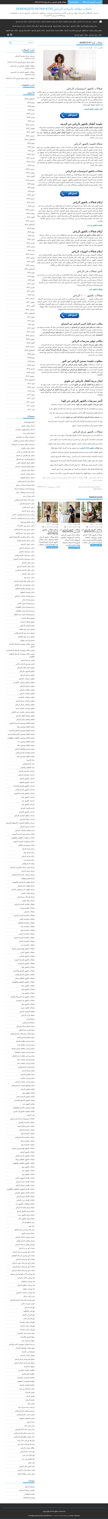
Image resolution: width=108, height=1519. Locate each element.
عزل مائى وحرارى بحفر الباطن (24, 1230)
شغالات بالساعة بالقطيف (26, 923)
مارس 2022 (30, 287)
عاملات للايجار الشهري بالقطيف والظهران (21, 1189)
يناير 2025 (31, 165)
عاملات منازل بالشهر (12, 30)
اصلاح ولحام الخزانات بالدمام (25, 466)
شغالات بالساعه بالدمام (27, 941)
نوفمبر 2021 (30, 302)
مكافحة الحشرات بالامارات (26, 1377)
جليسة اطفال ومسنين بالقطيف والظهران (21, 738)
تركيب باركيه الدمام (28, 511)
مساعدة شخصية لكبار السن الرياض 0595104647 (90, 488)
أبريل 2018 (31, 387)
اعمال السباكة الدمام (35, 21)
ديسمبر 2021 (30, 298)
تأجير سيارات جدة (29, 496)
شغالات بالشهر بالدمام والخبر (25, 974)
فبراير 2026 (31, 117)
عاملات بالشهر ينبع (28, 1174)
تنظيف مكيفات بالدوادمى (26, 697)
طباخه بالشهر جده (29, 1104)
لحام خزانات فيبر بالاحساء (26, 1333)
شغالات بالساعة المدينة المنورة (24, 915)
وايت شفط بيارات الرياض (26, 1470)
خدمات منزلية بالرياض (27, 826)
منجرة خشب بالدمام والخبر (26, 1414)
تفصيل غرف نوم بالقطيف (26, 637)
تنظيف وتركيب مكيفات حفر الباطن (92, 30)
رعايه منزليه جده (29, 860)
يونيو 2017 (31, 394)
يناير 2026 (31, 121)
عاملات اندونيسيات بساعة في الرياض (22, 1119)
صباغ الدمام (31, 1019)
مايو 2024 (31, 191)
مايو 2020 (31, 361)
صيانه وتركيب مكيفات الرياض (25, 1082)
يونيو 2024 (31, 187)
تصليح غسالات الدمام (28, 622)
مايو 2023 (31, 235)
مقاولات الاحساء (29, 1366)
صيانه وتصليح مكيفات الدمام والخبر (23, 1085)
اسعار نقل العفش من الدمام (25, 455)
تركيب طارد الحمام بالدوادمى (25, 570)
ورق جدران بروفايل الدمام (26, 1474)
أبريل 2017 (31, 398)
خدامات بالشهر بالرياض (38, 30)
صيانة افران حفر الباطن (27, 1030)
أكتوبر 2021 (31, 306)
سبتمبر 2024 (30, 180)
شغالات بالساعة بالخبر (27, 919)
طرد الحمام (31, 1115)
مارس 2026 (30, 113)
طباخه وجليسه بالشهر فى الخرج (24, 1111)
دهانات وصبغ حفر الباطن (26, 845)
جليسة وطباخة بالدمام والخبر (25, 753)
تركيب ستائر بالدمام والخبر (26, 540)
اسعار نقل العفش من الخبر (26, 452)
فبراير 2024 (31, 202)
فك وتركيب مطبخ (29, 1289)
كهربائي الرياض (29, 1307)
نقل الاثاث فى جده (28, 1455)
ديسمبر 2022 (30, 254)
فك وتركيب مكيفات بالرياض (25, 1292)
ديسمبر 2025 (30, 125)
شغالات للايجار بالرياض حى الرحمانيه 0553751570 (50, 2)
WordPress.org (29, 1498)
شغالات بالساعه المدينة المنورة (24, 937)
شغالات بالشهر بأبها (28, 967)
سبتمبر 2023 (30, 221)
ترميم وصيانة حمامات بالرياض (25, 596)
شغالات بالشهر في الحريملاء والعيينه (23, 997)
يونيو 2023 (31, 232)
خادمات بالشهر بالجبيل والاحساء (24, 786)
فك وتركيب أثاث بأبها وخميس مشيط (23, 1274)
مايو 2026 (31, 110)
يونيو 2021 (31, 321)
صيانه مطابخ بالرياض (28, 1074)
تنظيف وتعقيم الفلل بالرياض (25, 716)
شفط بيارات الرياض (28, 1015)
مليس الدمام (30, 1396)
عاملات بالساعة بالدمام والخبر (25, 1137)
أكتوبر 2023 (31, 217)
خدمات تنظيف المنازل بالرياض (24, 815)
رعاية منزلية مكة (29, 852)
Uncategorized (29, 422)
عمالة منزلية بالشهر (28, 1233)
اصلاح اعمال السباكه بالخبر (26, 463)
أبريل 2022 (31, 284)
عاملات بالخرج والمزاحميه (26, 1126)
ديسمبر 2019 (30, 376)
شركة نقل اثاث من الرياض (26, 897)
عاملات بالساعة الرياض (27, 1130)
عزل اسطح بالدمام (28, 1222)
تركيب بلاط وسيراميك (27, 522)
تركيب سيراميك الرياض (27, 548)
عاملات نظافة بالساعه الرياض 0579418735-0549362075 (54, 9)
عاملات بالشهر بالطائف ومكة (25, 1159)
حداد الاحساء (30, 760)
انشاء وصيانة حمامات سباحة (25, 485)
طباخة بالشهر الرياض (28, 1089)
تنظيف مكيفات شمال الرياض (25, 704)
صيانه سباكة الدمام (28, 1071)
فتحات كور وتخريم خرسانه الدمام (24, 1252)
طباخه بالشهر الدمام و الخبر (25, 1096)
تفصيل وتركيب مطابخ (27, 640)
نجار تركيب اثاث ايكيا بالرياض (25, 1429)
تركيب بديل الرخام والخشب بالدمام (23, 518)
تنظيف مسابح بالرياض (27, 686)
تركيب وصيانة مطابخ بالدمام (89, 26)
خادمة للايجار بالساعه (27, 808)
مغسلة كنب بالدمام (28, 1352)
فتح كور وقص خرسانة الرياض (25, 1244)
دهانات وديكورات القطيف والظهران (23, 838)
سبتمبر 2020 (30, 346)
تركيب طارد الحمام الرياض (26, 566)
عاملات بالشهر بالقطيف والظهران (23, 1163)
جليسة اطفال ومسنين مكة (26, 745)
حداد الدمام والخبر (29, 764)
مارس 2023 (30, 243)
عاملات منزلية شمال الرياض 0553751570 (20, 78)
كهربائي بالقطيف (29, 1311)
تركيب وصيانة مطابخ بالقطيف (25, 588)
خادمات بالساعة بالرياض (26, 775)
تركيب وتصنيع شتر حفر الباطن (25, 585)
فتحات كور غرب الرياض (27, 1248)
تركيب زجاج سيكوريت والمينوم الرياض (22, 537)
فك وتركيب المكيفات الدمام (50, 21)
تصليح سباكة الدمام (28, 618)
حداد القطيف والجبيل (28, 767)
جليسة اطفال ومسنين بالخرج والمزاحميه (21, 734)
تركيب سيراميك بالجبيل (27, 551)
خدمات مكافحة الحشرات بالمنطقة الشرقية (20, 823)
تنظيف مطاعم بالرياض (27, 690)
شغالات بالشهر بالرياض (81, 35)
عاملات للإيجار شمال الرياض (25, 1185)
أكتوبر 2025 (31, 132)
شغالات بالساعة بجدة (27, 926)
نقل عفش (31, 1463)
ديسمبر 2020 (30, 335)
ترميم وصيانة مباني (28, 600)
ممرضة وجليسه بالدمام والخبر (25, 1411)
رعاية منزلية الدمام (28, 849)
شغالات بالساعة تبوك (27, 930)
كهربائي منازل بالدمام (46, 26)
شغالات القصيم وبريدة (27, 908)
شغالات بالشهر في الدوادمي (25, 1000)
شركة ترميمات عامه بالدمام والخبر (23, 875)
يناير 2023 (31, 250)
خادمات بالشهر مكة (28, 804)
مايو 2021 (31, 324)
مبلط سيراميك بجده (28, 1340)
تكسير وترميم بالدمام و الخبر (25, 664)
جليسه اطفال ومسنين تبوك (26, 756)
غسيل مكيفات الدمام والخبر (25, 1241)
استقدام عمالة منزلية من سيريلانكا (23, 444)
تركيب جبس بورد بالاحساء (26, 526)
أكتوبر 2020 (31, 343)
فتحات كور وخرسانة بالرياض (25, 1259)
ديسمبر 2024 (30, 169)
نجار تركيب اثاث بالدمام (84, 21)
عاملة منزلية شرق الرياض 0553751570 (21, 62)
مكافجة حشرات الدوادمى (26, 1370)
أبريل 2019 (31, 383)
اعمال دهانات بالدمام (33, 26)
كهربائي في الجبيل (28, 1315)
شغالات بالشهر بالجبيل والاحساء (24, 971)
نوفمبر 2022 (30, 258)
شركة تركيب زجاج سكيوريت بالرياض (22, 867)
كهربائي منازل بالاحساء (27, 1322)
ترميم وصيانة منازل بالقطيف (25, 611)
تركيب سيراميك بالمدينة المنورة (24, 559)
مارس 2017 (30, 402)
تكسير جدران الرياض (28, 660)
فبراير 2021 (31, 332)
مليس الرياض (30, 1400)
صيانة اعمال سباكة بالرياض (25, 1026)
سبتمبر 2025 (30, 136)
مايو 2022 (31, 280)
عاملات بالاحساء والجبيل (27, 1122)
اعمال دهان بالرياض (21, 21)
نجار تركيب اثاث (29, 1426)
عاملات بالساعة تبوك (28, 1145)
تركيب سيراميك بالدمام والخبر (25, 555)
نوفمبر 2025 (30, 128)
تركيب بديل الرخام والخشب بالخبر (23, 514)
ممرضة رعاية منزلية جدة (26, 1407)
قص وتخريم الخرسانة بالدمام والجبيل (22, 1300)
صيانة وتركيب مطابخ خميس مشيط (23, 1048)
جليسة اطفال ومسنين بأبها (26, 727)
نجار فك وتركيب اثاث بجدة (26, 1440)
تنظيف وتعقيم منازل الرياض (25, 719)
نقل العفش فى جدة (28, 1459)
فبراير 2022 (31, 291)
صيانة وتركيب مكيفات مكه (26, 1063)
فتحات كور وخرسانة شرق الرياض (23, 1267)
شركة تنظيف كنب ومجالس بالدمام (23, 889)
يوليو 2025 (31, 143)
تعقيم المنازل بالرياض (27, 625)
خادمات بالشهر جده (28, 801)
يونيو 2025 (31, 147)
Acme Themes (75, 1515)
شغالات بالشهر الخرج (27, 952)
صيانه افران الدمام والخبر (26, 1067)
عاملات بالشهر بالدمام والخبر (25, 1156)
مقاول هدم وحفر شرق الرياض (25, 1359)
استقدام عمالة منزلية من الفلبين (24, 441)
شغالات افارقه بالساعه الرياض (24, 904)
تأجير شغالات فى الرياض (78, 478)
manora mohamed (84, 48)
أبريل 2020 (31, 365)
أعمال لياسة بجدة (29, 433)
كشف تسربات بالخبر (28, 1304)
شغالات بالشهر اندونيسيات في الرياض (61, 478)
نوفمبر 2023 (30, 213)
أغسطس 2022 (29, 269)
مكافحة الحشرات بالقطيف (26, 1381)
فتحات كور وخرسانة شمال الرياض (23, 1270)
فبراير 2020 (31, 372)
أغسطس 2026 (29, 99)
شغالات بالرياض (75, 26)
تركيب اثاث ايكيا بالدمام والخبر (24, 500)
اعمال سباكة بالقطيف (27, 478)
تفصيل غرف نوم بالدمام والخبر (24, 633)
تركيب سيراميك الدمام (19, 26)
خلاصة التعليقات (29, 1494)
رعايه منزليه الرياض (28, 856)
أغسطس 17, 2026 (95, 524)
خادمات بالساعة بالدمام (27, 771)
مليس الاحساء (30, 1392)
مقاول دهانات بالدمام (27, 1355)
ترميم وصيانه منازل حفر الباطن (24, 614)
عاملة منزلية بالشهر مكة (27, 1218)
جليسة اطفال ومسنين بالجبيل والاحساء (22, 730)
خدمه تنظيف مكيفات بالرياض (25, 830)
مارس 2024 (30, 198)
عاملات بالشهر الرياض (27, 1152)
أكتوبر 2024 (31, 176)
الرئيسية (94, 21)
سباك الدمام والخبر (28, 863)
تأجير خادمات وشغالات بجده (25, 492)
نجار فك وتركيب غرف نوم (26, 1444)
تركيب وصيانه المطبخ (27, 592)
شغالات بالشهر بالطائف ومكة (25, 978)
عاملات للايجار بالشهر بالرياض (25, 1193)
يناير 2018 (31, 391)
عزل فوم (32, 1226)
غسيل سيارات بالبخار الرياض (61, 26)
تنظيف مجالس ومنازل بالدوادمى (24, 682)
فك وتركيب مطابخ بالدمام (26, 1285)
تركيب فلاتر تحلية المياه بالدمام (24, 581)
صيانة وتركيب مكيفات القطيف (24, 1052)
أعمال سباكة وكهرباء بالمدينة (25, 429)
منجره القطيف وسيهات (27, 1418)
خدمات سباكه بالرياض (27, 819)
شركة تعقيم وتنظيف (28, 878)
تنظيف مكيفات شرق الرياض (25, 701)
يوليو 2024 (31, 184)
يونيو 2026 (31, 106)
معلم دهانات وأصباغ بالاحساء (25, 1348)
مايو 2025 (31, 150)
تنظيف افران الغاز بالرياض (26, 667)
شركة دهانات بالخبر (28, 893)
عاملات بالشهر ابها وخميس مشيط (23, 1148)
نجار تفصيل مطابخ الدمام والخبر (24, 1437)
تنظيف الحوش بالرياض (27, 671)
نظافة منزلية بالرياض (28, 1448)
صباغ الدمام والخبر (28, 1022)
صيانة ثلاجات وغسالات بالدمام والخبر (22, 1034)
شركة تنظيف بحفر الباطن (26, 886)
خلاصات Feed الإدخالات (27, 1490)
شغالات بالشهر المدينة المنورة (24, 960)
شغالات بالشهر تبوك (28, 989)
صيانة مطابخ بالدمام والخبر (26, 1037)
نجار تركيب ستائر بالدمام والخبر (24, 1433)
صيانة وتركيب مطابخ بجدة (26, 1045)
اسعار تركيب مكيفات (28, 448)
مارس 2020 (30, 369)
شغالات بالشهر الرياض (95, 478)
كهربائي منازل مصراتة (27, 1329)
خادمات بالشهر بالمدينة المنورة (24, 793)
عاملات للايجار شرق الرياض (25, 1196)
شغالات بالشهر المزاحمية (26, 963)
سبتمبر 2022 (30, 265)
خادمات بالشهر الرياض (27, 778)
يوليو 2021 (31, 317)
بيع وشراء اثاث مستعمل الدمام (24, 489)
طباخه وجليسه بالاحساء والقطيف (24, 1108)
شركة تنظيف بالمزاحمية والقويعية (23, 882)
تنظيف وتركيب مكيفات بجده (25, 708)
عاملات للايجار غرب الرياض (26, 1200)
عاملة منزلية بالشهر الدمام (26, 1211)
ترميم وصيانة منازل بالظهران (25, 607)
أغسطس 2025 (29, 139)
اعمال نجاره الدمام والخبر (26, 481)
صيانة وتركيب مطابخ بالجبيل (25, 1041)
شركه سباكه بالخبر (28, 900)
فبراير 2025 (31, 161)
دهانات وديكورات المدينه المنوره (24, 841)
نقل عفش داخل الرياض (27, 1466)
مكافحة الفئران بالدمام (27, 1385)
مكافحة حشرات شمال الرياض (54, 30)
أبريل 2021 (31, 328)
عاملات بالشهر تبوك (28, 1167)
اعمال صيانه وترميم (24, 30)
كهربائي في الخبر (29, 1318)
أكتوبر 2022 (31, 261)
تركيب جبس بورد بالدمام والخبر (24, 529)
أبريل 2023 (31, 239)
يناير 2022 (31, 295)
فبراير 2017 (31, 406)
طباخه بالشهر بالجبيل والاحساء (24, 1100)
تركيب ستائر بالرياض (28, 544)
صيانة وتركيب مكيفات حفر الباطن (23, 1056)
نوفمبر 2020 (30, 339)
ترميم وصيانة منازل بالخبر (26, 603)
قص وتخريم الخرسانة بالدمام (73, 30)
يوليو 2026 (31, 102)
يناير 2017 (31, 409)
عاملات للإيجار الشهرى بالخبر (25, 1178)
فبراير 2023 (31, 247)
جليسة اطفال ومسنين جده (26, 741)
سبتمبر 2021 (30, 309)
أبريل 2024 (31, 195)
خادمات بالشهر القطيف (27, 782)
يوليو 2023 (31, 228)
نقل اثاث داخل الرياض (27, 1451)
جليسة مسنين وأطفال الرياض (25, 749)
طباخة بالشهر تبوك (28, 1093)
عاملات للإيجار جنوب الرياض (25, 1181)
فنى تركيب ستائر (29, 1296)
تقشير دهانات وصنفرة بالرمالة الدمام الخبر (20, 650)
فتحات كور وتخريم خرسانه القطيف (23, 1255)
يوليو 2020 (31, 354)
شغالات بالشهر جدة (28, 993)
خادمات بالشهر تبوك (28, 797)
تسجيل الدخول (30, 1487)
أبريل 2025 (31, 154)
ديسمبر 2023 (30, 210)
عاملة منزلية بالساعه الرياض (25, 1207)
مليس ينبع (31, 1403)
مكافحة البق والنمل (28, 1374)
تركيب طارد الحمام (28, 563)
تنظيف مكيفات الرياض (27, 693)
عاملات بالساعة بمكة (28, 1141)
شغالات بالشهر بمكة (28, 985)
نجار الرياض (31, 1422)
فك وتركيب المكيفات (28, 1281)
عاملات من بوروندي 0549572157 (48, 487)
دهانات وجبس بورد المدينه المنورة (23, 834)
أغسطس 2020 (29, 350)
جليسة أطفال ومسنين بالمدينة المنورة (22, 723)
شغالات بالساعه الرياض (27, 934)
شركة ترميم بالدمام (28, 871)
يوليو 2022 (31, 272)
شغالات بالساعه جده (28, 945)
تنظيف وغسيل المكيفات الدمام (67, 21)
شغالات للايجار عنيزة (28, 1008)
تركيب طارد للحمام (28, 574)
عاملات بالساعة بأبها (28, 1133)
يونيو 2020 (31, 357)
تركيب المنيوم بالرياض (27, 503)
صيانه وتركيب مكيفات (27, 1078)
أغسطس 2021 (29, 313)
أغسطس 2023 (29, 224)
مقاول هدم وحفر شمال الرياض (24, 1363)
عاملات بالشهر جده (28, 1170)
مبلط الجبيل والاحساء (27, 1337)
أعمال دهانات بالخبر (28, 426)
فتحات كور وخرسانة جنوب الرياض (23, 1263)
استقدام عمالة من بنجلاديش (25, 437)
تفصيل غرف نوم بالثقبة (27, 629)
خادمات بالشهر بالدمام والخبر (25, 790)
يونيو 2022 (31, 276)
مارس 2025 (30, 158)
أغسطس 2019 (29, 380)
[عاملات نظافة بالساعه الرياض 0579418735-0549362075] (100, 21)
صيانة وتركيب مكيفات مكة (26, 1059)
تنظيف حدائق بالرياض (27, 675)
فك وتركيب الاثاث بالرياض (26, 1278)
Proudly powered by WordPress (40, 1515)
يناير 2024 (31, 206)
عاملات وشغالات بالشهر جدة (25, 1204)
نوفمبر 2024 (30, 173)
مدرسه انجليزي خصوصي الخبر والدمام (22, 1344)
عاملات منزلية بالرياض (95, 35)
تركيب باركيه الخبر (28, 507)
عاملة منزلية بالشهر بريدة (26, 1215)
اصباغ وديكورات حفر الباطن (25, 459)
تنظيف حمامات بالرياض (27, 679)
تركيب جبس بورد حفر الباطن (25, 533)
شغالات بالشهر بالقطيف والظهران (23, 982)
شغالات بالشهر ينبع (28, 1004)
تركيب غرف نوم (29, 577)
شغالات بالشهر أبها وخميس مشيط (23, 949)
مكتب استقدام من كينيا (27, 1389)
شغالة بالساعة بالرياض (27, 1011)
